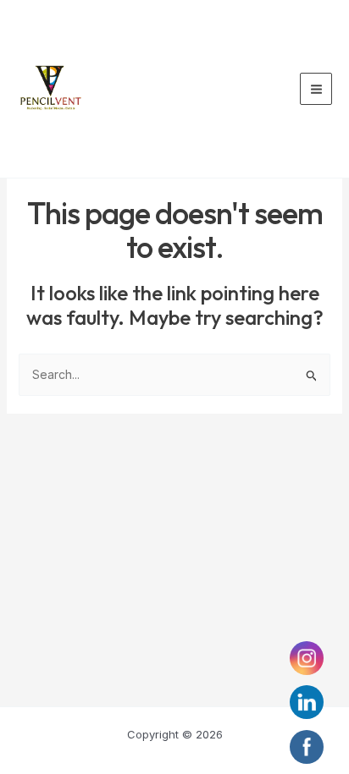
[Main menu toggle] (316, 89)
